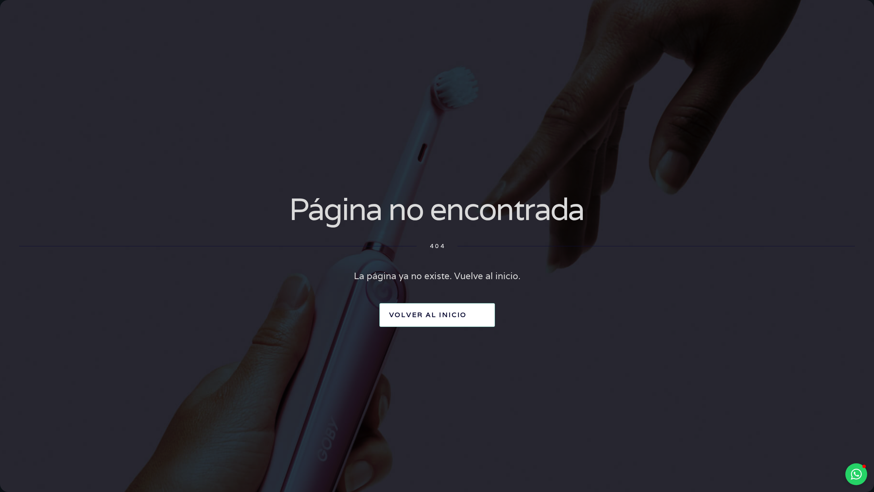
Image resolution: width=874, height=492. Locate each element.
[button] (856, 474)
